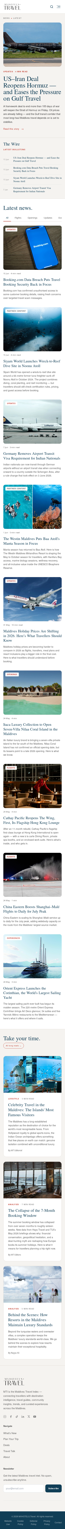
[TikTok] (16, 1416)
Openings (32, 217)
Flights (18, 217)
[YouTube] (34, 1416)
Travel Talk (9, 1451)
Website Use (8, 1522)
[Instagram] (4, 1416)
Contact (58, 1522)
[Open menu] (58, 6)
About (6, 1457)
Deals (6, 1445)
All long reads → (13, 1045)
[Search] (52, 7)
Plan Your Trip (10, 1439)
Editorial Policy (33, 1522)
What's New (9, 1433)
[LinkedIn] (22, 1416)
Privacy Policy (47, 1522)
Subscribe (53, 1488)
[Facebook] (10, 1416)
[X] (28, 1416)
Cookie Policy (20, 1522)
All (7, 217)
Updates (48, 217)
